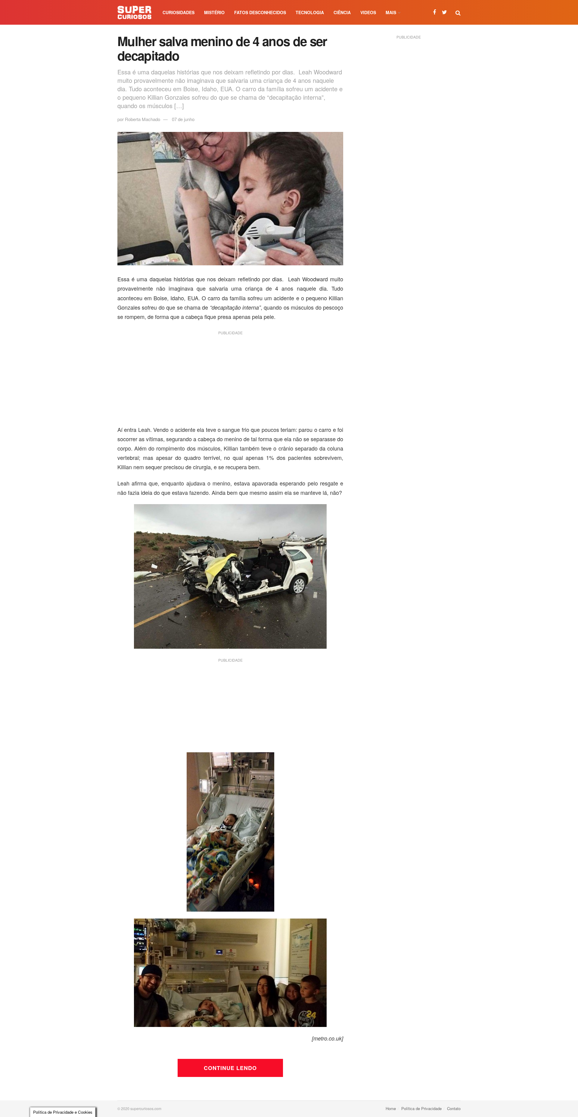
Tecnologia (310, 12)
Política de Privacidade (421, 1108)
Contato (454, 1108)
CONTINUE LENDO (230, 1068)
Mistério (214, 12)
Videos (368, 12)
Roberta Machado (142, 119)
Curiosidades (178, 12)
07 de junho (183, 119)
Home (391, 1108)
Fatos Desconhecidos (260, 12)
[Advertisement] (230, 380)
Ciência (342, 12)
